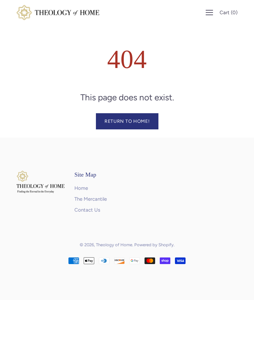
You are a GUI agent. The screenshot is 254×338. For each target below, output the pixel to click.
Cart (228, 13)
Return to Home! (127, 121)
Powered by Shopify (154, 244)
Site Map (85, 174)
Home (81, 188)
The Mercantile (90, 199)
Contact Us (87, 210)
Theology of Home (114, 244)
